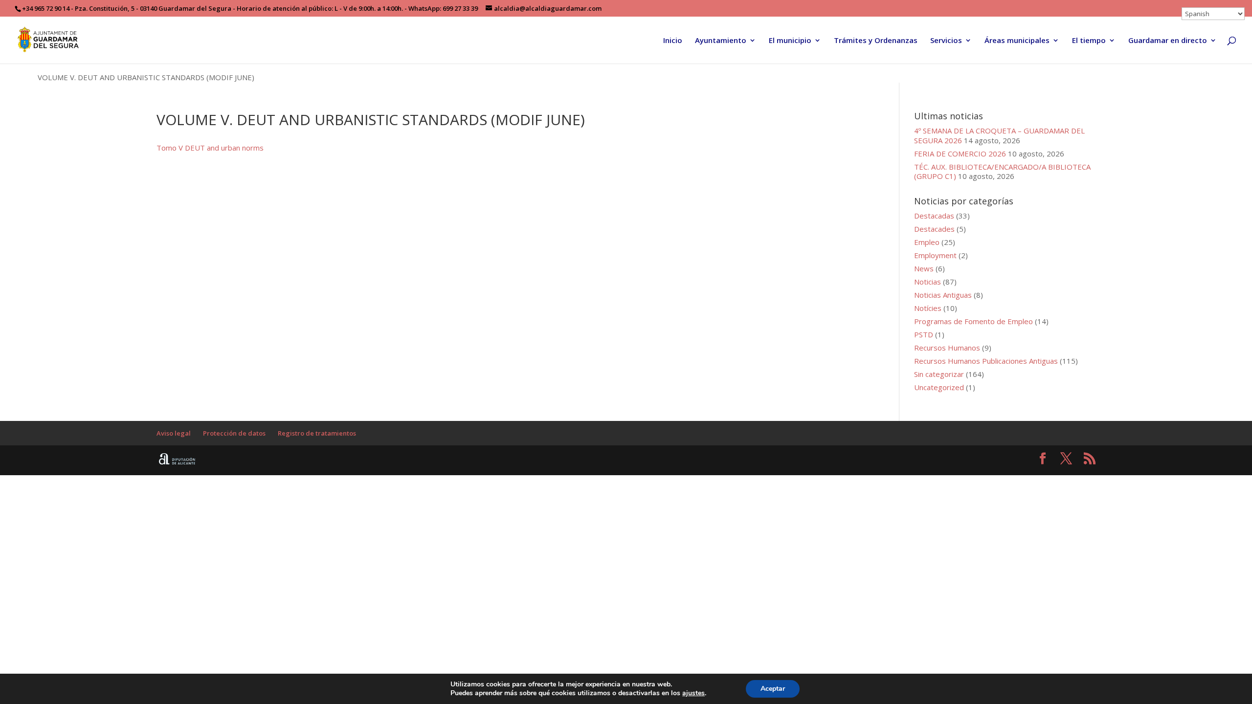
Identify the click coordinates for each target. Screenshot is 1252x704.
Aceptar (772, 688)
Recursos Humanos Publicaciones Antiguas (986, 361)
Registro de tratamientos (317, 433)
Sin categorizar (939, 374)
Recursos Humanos (947, 347)
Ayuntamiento (720, 41)
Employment (935, 255)
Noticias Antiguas (943, 295)
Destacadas (934, 215)
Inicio (672, 41)
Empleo (926, 242)
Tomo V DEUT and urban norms (210, 148)
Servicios (946, 41)
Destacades (934, 229)
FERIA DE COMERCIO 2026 (960, 153)
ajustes (693, 693)
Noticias (927, 281)
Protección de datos (234, 433)
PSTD (923, 334)
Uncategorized (939, 387)
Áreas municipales (1017, 41)
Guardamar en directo (1167, 41)
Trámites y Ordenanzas (875, 41)
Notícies (927, 308)
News (924, 268)
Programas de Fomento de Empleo (973, 321)
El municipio (790, 41)
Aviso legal (173, 433)
